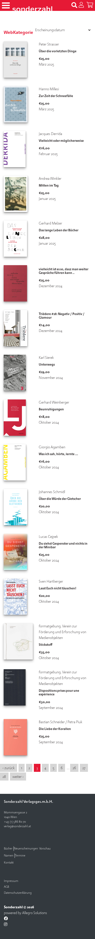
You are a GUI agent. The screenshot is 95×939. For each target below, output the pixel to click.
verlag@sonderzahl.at (17, 826)
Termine (20, 855)
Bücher (8, 848)
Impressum (11, 881)
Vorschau (45, 848)
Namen (8, 855)
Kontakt (9, 862)
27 (84, 768)
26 (74, 768)
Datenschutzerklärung (18, 893)
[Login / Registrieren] (81, 5)
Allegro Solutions (34, 913)
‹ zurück (8, 768)
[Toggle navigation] (6, 5)
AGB (6, 887)
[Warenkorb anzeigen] (90, 5)
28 (4, 776)
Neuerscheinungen (26, 848)
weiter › (18, 776)
